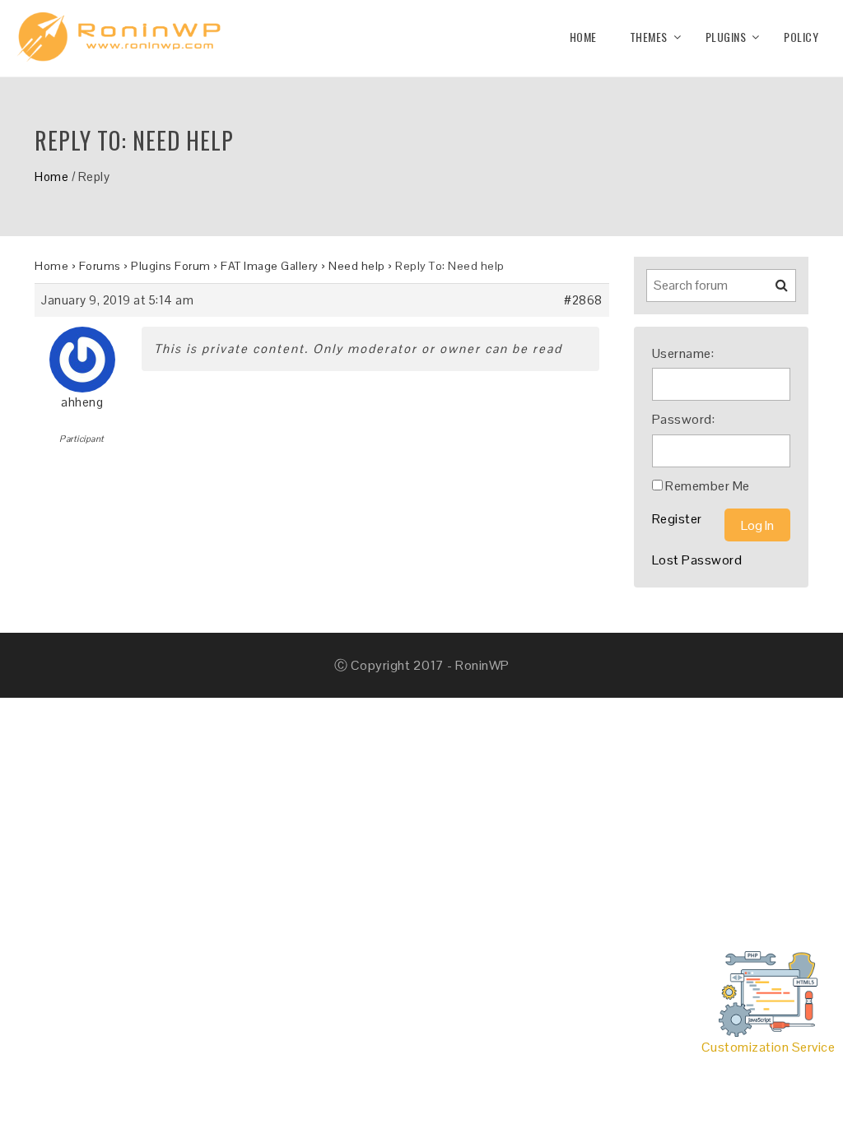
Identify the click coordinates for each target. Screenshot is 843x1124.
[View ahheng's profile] (82, 353)
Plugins (726, 36)
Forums (100, 265)
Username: (683, 353)
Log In (757, 525)
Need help (356, 265)
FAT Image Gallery (270, 265)
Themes (649, 36)
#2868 (583, 300)
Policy (801, 36)
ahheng (82, 402)
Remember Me (707, 486)
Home (583, 36)
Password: (683, 419)
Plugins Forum (171, 265)
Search (771, 291)
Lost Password (697, 560)
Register (677, 518)
